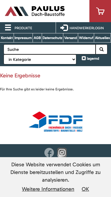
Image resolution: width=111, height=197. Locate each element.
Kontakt (7, 38)
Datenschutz (52, 38)
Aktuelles (102, 38)
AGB (37, 38)
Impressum (23, 38)
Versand (70, 38)
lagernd (93, 58)
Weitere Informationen (48, 189)
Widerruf (86, 38)
